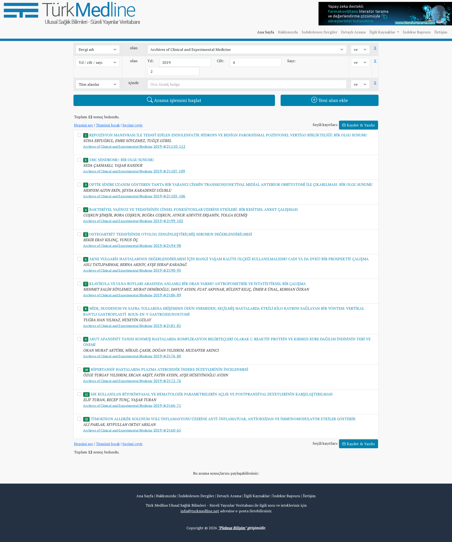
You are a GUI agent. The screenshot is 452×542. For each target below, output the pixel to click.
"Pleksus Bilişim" (232, 527)
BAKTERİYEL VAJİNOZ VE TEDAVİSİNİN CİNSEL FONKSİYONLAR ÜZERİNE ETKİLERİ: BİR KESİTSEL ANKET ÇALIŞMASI (193, 209)
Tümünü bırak (108, 125)
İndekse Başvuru (417, 32)
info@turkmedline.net (200, 510)
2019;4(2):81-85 (167, 325)
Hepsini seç (83, 125)
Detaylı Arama (353, 32)
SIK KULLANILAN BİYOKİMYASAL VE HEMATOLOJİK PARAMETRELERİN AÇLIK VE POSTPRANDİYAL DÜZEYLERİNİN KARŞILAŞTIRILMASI (212, 394)
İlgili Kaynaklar (257, 495)
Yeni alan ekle (332, 100)
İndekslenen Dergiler (319, 32)
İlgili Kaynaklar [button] (382, 32)
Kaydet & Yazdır (360, 125)
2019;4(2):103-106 (169, 196)
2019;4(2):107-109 (169, 171)
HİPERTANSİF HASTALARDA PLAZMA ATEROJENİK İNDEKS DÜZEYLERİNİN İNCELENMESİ (169, 369)
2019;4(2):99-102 (168, 220)
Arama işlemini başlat (177, 100)
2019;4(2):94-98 (167, 245)
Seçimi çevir (132, 125)
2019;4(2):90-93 (167, 270)
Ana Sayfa (265, 32)
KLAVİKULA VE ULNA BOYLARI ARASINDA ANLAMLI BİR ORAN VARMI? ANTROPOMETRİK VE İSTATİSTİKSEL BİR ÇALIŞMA (197, 283)
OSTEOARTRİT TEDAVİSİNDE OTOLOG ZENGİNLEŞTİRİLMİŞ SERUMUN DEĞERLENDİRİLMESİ (170, 234)
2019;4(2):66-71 (167, 405)
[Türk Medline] (72, 13)
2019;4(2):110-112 (169, 146)
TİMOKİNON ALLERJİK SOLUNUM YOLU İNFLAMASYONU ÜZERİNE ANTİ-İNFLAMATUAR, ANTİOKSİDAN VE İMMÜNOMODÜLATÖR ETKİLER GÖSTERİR (223, 418)
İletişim (440, 32)
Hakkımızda (288, 32)
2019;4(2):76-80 (167, 356)
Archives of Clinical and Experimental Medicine (118, 146)
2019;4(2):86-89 (167, 294)
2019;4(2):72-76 (167, 380)
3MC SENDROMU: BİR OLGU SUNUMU (121, 159)
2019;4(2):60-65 (167, 430)
